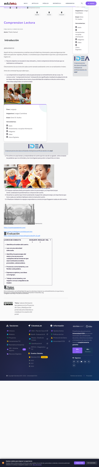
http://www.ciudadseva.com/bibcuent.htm (18, 231)
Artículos (12, 331)
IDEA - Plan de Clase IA (38, 331)
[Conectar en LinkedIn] (85, 361)
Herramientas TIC (15, 341)
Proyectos (12, 338)
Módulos (12, 334)
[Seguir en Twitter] (88, 361)
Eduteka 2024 (39, 357)
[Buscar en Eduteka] (82, 3)
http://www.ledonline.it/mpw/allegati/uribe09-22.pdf (22, 236)
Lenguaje (13, 7)
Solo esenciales (91, 463)
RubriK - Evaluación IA (38, 334)
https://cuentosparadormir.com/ (14, 227)
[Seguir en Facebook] (74, 361)
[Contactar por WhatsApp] (74, 365)
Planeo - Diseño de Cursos (37, 339)
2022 (32, 360)
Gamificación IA (36, 343)
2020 (32, 366)
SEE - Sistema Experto (17, 349)
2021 (32, 363)
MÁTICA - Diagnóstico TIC (38, 348)
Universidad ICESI (59, 341)
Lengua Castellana (22, 7)
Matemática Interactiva (16, 345)
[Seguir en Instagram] (77, 361)
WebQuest (6, 7)
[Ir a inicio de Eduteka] (10, 3)
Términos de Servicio (76, 375)
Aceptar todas (79, 463)
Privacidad (89, 375)
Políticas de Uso (58, 334)
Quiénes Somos (58, 331)
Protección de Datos (60, 338)
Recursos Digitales (15, 354)
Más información (37, 464)
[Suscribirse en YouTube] (81, 361)
